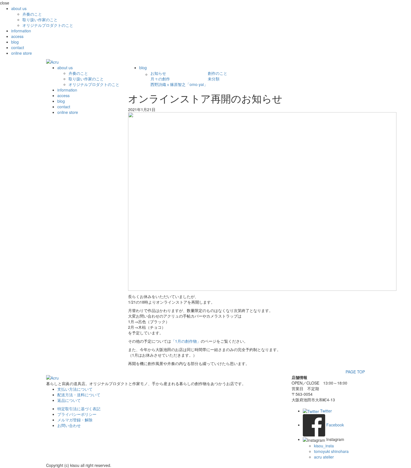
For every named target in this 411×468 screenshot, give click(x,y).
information (21, 30)
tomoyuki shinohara (331, 451)
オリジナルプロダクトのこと (47, 25)
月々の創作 (160, 78)
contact (17, 47)
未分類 (213, 78)
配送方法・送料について (78, 394)
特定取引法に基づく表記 (78, 408)
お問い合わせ (69, 425)
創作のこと (217, 73)
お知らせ (158, 73)
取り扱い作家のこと (40, 19)
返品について (69, 400)
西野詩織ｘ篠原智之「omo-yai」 (179, 84)
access (17, 36)
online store (21, 53)
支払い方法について (75, 389)
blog (15, 42)
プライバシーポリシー (76, 414)
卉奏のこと (32, 14)
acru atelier (324, 457)
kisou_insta (324, 445)
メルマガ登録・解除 (75, 420)
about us (19, 8)
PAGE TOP (355, 372)
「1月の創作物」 (186, 341)
